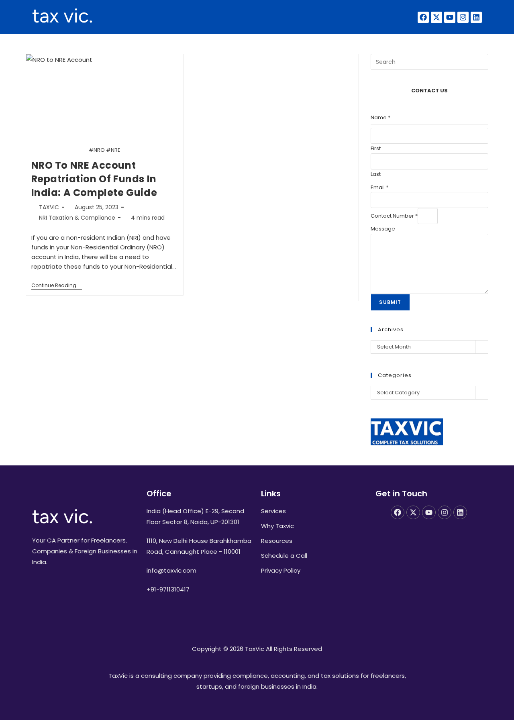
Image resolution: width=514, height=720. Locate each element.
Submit (390, 302)
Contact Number (394, 216)
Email (379, 187)
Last (376, 174)
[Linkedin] (476, 17)
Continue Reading (56, 286)
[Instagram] (463, 17)
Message (383, 229)
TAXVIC (49, 207)
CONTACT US (429, 90)
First (376, 148)
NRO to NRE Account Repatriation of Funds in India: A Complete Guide (94, 179)
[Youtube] (449, 17)
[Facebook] (423, 17)
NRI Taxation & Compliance (77, 218)
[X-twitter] (436, 17)
